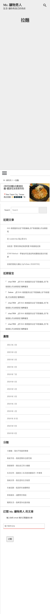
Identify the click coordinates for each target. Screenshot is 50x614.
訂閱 (10, 539)
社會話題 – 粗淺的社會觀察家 (18, 488)
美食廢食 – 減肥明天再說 (16, 495)
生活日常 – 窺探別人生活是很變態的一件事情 (24, 473)
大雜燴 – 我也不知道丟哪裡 (17, 451)
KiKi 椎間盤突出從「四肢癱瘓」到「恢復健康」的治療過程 (27, 229)
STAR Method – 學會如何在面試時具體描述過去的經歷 (27, 255)
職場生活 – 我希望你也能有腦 (18, 502)
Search (7, 210)
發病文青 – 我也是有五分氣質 (18, 480)
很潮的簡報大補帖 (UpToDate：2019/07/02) (23, 264)
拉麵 (25, 20)
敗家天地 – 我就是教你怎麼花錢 (19, 458)
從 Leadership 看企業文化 (17, 239)
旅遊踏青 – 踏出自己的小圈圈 (18, 466)
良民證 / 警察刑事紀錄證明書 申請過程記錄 (23, 246)
